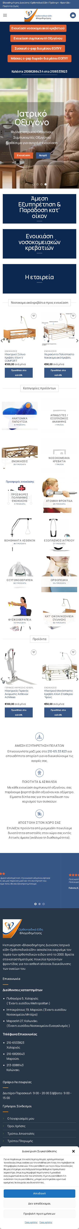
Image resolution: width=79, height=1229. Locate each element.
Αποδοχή (39, 1193)
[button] (73, 1151)
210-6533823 (15, 1043)
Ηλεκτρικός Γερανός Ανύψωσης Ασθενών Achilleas (16, 694)
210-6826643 (16, 1054)
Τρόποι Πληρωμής (20, 1141)
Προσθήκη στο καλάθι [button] (18, 372)
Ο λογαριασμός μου (20, 1118)
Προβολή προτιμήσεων (39, 1214)
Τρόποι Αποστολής (21, 1134)
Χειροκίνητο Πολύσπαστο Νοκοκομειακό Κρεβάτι (59, 356)
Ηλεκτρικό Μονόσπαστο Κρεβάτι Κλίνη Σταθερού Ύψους (58, 694)
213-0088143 (15, 1065)
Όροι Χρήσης (16, 1126)
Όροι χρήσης (31, 1222)
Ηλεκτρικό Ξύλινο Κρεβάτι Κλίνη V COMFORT (15, 357)
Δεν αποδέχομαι (39, 1203)
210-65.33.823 (57, 751)
